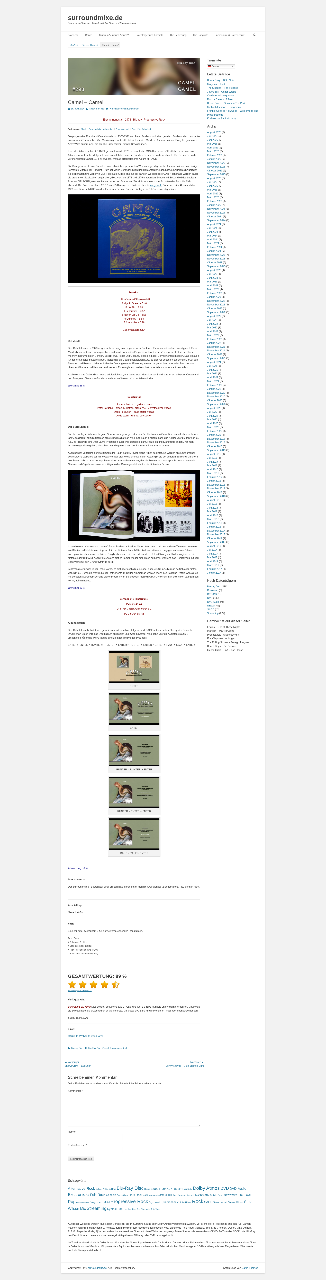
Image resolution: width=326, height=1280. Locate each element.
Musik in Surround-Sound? (114, 35)
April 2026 (212, 147)
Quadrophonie (170, 1202)
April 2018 (212, 515)
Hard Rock (135, 1195)
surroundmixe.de (95, 17)
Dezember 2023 (216, 254)
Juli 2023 (212, 273)
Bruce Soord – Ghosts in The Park (226, 103)
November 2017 (216, 534)
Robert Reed (185, 1202)
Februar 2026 (214, 155)
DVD (210, 597)
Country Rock (180, 1189)
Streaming (213, 613)
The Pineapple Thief (146, 1209)
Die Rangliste (200, 35)
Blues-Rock (158, 1188)
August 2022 (214, 316)
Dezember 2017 (216, 530)
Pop (72, 1201)
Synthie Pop (114, 1209)
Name (72, 1131)
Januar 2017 (214, 572)
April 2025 (212, 193)
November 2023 (216, 258)
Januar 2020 (214, 434)
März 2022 (213, 335)
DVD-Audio (238, 1188)
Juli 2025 (212, 181)
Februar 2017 (214, 568)
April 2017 (212, 561)
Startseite (73, 35)
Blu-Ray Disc (94, 1048)
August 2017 (214, 545)
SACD (210, 609)
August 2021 (214, 362)
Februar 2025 (214, 201)
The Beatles (129, 1209)
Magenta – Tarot (216, 84)
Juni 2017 (212, 553)
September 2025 (216, 174)
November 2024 (216, 212)
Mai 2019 (212, 465)
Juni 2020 (212, 415)
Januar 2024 (214, 250)
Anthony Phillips (102, 1189)
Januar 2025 (214, 204)
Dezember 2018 (216, 484)
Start (74, 45)
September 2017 (216, 542)
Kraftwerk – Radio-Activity (221, 118)
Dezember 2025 (216, 162)
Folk (87, 1195)
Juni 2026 (212, 139)
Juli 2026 (212, 136)
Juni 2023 (212, 277)
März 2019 (213, 473)
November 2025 (216, 166)
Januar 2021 (214, 388)
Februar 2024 (214, 247)
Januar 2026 (214, 158)
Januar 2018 (214, 526)
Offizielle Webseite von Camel (86, 1036)
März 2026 (213, 151)
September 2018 (216, 496)
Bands (88, 35)
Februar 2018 (214, 523)
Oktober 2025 (214, 170)
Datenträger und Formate (149, 35)
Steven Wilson (235, 1202)
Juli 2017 (212, 549)
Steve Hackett (220, 1202)
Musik (83, 129)
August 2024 (214, 224)
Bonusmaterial (122, 129)
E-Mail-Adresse (77, 1145)
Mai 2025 (212, 189)
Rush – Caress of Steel (220, 99)
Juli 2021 (212, 365)
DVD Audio (213, 601)
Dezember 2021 (216, 346)
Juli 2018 (212, 503)
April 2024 (212, 239)
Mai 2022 (212, 327)
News (220, 1195)
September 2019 (216, 450)
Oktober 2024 (214, 216)
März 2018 (213, 519)
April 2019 (212, 469)
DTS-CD (212, 594)
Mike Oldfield (211, 1195)
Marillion (199, 1195)
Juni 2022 (212, 323)
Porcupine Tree (82, 1202)
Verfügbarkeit (145, 129)
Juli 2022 (212, 319)
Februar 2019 (214, 477)
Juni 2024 (212, 231)
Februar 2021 (214, 385)
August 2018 (214, 500)
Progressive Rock (119, 1048)
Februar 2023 (214, 293)
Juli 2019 (212, 457)
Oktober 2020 (214, 400)
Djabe (189, 1189)
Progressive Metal (100, 1202)
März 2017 (213, 565)
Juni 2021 (212, 369)
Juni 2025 (212, 185)
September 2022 (216, 312)
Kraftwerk (191, 1195)
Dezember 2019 (216, 438)
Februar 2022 (214, 339)
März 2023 (213, 289)
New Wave (230, 1195)
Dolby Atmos (206, 1188)
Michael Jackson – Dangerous (224, 107)
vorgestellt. (156, 185)
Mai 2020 (212, 419)
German (215, 66)
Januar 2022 (214, 342)
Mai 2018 (212, 511)
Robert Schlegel (97, 108)
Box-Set (170, 1189)
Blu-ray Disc (90, 45)
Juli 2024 (212, 227)
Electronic (76, 1194)
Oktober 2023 (214, 262)
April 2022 (212, 331)
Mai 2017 (212, 557)
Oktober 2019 (214, 446)
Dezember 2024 (216, 208)
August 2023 (214, 270)
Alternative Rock (81, 1188)
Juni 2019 (212, 461)
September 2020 (216, 404)
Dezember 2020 (216, 392)
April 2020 (212, 423)
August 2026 (214, 132)
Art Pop (112, 1189)
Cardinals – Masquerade (220, 95)
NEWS (211, 605)
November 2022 (216, 304)
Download (212, 590)
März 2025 (213, 197)
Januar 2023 (214, 296)
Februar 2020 (214, 431)
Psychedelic (155, 1202)
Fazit (134, 129)
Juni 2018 (212, 507)
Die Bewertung (178, 35)
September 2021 (216, 358)
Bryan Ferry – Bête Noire (221, 80)
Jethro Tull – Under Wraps (221, 91)
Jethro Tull (165, 1195)
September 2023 (216, 266)
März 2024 (213, 243)
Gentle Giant (122, 1195)
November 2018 (216, 488)
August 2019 (214, 454)
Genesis (111, 1194)
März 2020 (213, 427)
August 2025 (214, 178)
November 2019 (216, 442)
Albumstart (108, 129)
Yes (157, 1209)
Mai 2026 (212, 143)
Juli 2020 (212, 411)
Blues (147, 1189)
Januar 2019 (214, 480)
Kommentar (75, 1090)
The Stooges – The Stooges (222, 87)
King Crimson (179, 1195)
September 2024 (216, 220)
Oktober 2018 (214, 492)
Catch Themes (250, 1267)
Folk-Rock (97, 1195)
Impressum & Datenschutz (230, 35)
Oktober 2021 (214, 354)
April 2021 (212, 377)
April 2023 (212, 285)
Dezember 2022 (216, 300)
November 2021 (216, 350)
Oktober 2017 (214, 538)
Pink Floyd (244, 1195)
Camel (105, 1048)
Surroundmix (95, 129)
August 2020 (214, 408)
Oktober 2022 (214, 308)
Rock (197, 1201)
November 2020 (216, 396)
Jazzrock (154, 1195)
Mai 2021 (212, 373)
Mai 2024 (212, 235)
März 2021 (213, 381)
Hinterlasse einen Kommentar (124, 108)
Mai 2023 (212, 281)
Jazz (146, 1195)
